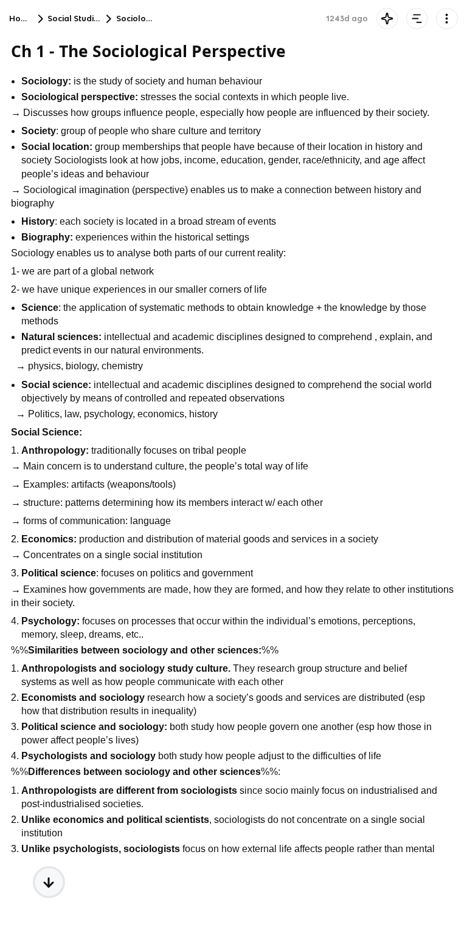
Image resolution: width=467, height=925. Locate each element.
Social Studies (75, 18)
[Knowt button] (387, 18)
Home (21, 18)
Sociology (136, 18)
